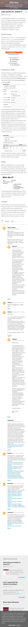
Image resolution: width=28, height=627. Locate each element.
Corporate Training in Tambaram (15, 478)
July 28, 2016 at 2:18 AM (18, 302)
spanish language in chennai (14, 494)
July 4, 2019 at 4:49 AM (19, 483)
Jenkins (7, 221)
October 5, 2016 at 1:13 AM (18, 312)
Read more (21, 577)
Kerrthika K (10, 483)
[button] (26, 12)
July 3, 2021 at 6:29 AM (19, 512)
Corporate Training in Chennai (15, 462)
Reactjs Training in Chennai (14, 521)
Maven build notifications (11, 602)
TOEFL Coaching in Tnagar (14, 504)
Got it (18, 625)
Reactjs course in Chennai (14, 526)
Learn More (11, 625)
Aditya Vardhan (11, 227)
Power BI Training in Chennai (14, 476)
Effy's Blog (14, 3)
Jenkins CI (14, 18)
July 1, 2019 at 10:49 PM (18, 453)
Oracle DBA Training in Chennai (15, 471)
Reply (9, 299)
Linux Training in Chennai (13, 472)
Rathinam (9, 453)
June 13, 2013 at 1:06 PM (18, 247)
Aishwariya (10, 512)
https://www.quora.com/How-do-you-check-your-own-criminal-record (15, 446)
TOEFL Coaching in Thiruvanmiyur (16, 507)
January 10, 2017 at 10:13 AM (14, 421)
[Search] (26, 3)
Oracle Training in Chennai (14, 475)
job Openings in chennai (13, 473)
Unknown (14, 246)
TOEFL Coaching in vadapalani (15, 505)
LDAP (12, 221)
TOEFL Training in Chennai (14, 493)
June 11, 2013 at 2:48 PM (13, 229)
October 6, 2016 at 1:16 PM (18, 340)
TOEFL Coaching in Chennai (14, 491)
